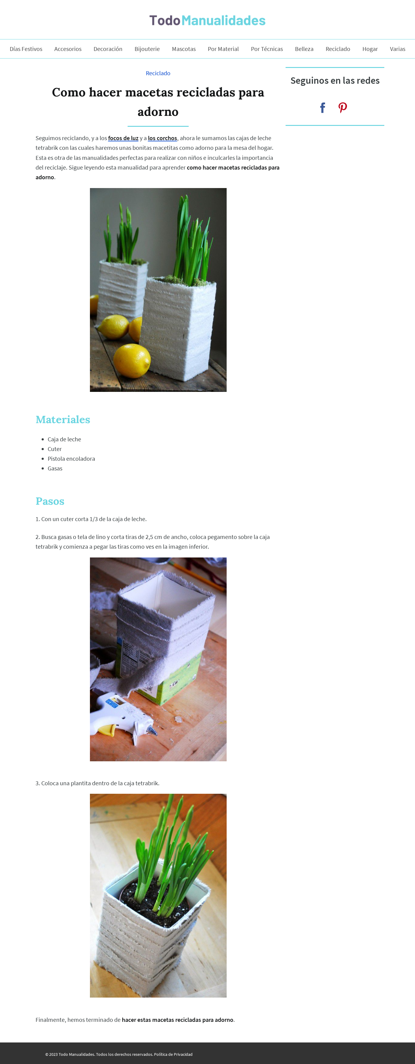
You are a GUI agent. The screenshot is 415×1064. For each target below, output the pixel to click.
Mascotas (184, 49)
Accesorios (67, 49)
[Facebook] (322, 107)
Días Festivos (26, 49)
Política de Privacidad (173, 1054)
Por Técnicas (267, 49)
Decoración (108, 49)
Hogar (370, 49)
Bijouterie (147, 49)
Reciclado (338, 49)
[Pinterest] (342, 107)
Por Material (223, 49)
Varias (397, 49)
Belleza (304, 49)
